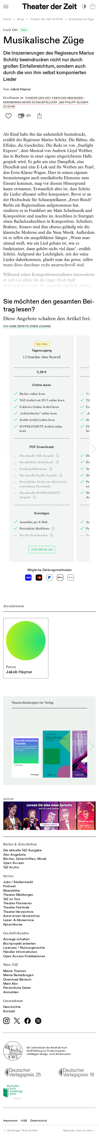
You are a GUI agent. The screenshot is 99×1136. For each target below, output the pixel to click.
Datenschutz (38, 1120)
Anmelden (11, 992)
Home (7, 19)
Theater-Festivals (16, 907)
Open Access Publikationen (24, 956)
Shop (20, 19)
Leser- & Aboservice (18, 920)
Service (8, 876)
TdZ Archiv (11, 867)
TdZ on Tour (11, 899)
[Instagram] (6, 1021)
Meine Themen (14, 971)
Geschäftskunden (16, 933)
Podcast (9, 886)
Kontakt (9, 1011)
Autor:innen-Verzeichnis (21, 916)
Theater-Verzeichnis (18, 912)
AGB (24, 1120)
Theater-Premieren (17, 903)
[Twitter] (17, 1021)
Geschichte (12, 1007)
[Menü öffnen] (5, 6)
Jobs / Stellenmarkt (18, 882)
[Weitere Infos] (57, 455)
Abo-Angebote (14, 855)
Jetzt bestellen (41, 549)
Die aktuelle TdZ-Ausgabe (22, 850)
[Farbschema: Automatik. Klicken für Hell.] (84, 6)
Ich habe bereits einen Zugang (27, 326)
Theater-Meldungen (18, 895)
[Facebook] (27, 1021)
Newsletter (11, 891)
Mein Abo (10, 984)
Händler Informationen (20, 952)
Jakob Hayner (20, 89)
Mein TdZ (10, 965)
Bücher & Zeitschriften (20, 844)
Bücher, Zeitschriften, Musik (25, 859)
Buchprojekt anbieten (19, 944)
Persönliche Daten (17, 988)
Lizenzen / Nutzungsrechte (24, 948)
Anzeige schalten (16, 939)
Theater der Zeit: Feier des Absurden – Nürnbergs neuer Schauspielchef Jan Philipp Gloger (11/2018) (45, 102)
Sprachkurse (13, 924)
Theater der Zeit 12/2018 (46, 19)
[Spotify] (38, 1021)
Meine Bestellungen (18, 975)
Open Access (13, 863)
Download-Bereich (17, 979)
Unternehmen (13, 1001)
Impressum (10, 1120)
